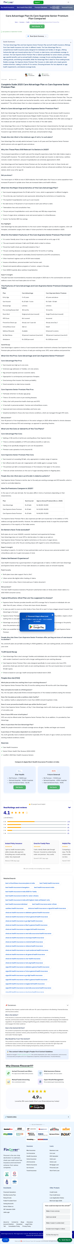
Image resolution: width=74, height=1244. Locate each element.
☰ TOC (5, 1240)
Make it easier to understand (55, 1223)
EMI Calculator (54, 1156)
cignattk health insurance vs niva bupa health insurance (24, 992)
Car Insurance (31, 1153)
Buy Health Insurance (7, 7)
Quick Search (66, 1240)
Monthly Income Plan (9, 1195)
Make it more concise (53, 1211)
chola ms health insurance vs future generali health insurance (26, 917)
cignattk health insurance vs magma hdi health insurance (25, 984)
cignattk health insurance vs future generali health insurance (26, 971)
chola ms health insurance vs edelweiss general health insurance (27, 912)
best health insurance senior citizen (44, 904)
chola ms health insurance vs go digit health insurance (23, 921)
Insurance (22, 22)
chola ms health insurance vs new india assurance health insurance (28, 933)
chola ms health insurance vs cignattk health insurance (47, 908)
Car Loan (52, 1153)
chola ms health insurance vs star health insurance (22, 959)
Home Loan (53, 1162)
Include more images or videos (55, 1229)
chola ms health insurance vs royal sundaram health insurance (26, 950)
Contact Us (15, 1222)
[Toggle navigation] (68, 2)
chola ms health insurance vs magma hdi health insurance (25, 929)
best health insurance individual (16, 904)
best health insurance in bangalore (17, 887)
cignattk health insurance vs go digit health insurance (23, 975)
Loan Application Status (57, 1198)
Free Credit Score (55, 1195)
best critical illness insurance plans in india (20, 883)
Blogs (22, 1222)
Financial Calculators (9, 1192)
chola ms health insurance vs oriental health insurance (24, 942)
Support (37, 2)
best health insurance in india (44, 887)
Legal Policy (28, 1224)
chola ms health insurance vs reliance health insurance (24, 946)
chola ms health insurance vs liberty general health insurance (26, 925)
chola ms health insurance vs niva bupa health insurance (24, 938)
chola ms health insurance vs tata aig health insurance (24, 963)
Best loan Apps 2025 (56, 1200)
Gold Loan (53, 1159)
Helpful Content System (24, 1054)
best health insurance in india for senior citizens (22, 896)
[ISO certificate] (14, 1181)
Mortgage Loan (54, 1164)
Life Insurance (31, 1162)
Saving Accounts (8, 1203)
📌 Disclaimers (10, 1005)
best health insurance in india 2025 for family (21, 891)
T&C (4, 1226)
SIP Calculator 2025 (9, 1209)
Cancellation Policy (14, 1226)
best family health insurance (49, 883)
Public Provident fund (9, 1200)
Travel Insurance (31, 1170)
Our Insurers (30, 1167)
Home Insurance (31, 1159)
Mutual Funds (7, 1198)
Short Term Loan (54, 1170)
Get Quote (19, 787)
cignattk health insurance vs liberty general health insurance (26, 979)
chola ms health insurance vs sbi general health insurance (25, 954)
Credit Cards (53, 1192)
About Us (6, 1222)
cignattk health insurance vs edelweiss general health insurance (27, 967)
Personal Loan (54, 1167)
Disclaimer (19, 1224)
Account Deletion (8, 1224)
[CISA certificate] (14, 1174)
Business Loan (54, 1150)
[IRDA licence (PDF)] (6, 1181)
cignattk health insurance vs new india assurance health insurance (28, 988)
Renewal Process (67, 7)
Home (16, 22)
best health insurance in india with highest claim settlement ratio (27, 900)
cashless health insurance (14, 908)
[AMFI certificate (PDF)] (6, 1174)
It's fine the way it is (52, 1234)
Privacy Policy (26, 1226)
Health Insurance (32, 1156)
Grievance (30, 1222)
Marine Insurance (32, 1164)
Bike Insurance (31, 1150)
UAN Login (6, 1212)
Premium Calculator (41, 7)
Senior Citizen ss (8, 1206)
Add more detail (51, 1217)
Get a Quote (36, 26)
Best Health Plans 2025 (24, 7)
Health (27, 22)
